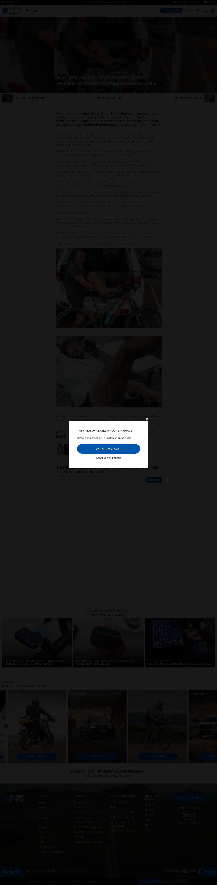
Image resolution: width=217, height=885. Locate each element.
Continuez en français (108, 458)
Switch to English (108, 449)
